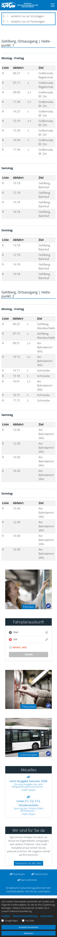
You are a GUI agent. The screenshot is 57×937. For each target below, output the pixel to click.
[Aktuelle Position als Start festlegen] (46, 632)
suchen (29, 654)
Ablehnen (28, 933)
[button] (51, 5)
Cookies (5, 915)
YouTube (29, 920)
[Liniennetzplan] (28, 737)
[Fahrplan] (28, 589)
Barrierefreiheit (28, 880)
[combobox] (28, 632)
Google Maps (11, 920)
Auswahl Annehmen (28, 927)
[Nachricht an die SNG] (6, 862)
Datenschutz (41, 874)
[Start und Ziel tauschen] (46, 639)
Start (15, 632)
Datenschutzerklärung (25, 915)
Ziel (15, 639)
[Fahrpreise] (28, 689)
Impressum (19, 874)
